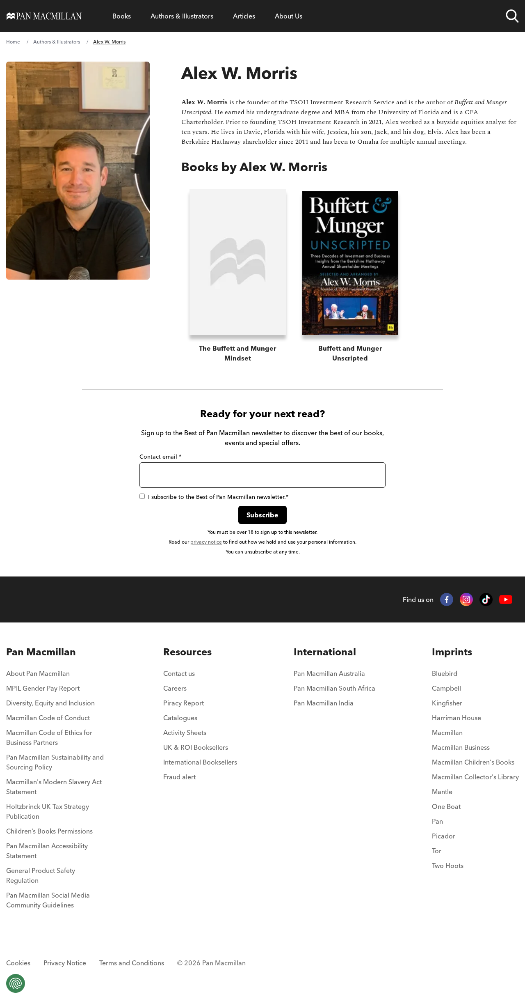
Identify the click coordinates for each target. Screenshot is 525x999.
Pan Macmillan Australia (329, 673)
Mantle (442, 792)
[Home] (44, 16)
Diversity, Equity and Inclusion (50, 703)
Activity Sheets (184, 732)
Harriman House (456, 718)
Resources (187, 652)
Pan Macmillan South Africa (334, 688)
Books (121, 16)
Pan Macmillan (41, 652)
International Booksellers (200, 762)
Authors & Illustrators (182, 16)
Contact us (179, 673)
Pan (437, 821)
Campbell (446, 688)
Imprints (452, 652)
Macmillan (447, 732)
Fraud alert (179, 777)
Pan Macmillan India (324, 703)
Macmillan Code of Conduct (48, 718)
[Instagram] (466, 599)
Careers (175, 688)
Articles (244, 16)
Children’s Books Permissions (49, 831)
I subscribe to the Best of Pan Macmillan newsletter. (218, 497)
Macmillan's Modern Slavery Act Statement (54, 787)
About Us (288, 16)
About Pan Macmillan (38, 673)
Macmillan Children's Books (473, 762)
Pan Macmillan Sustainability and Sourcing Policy (55, 762)
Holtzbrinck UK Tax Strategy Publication (47, 811)
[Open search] (512, 16)
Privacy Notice (64, 963)
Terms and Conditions (131, 963)
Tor (436, 851)
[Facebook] (446, 599)
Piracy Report (183, 703)
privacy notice (206, 542)
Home (13, 42)
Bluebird (444, 673)
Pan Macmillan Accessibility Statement (47, 851)
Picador (443, 836)
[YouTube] (505, 599)
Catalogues (180, 718)
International (325, 652)
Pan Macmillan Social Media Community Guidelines (48, 900)
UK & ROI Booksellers (195, 747)
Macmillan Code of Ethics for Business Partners (49, 737)
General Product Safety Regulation (40, 875)
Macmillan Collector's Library (475, 777)
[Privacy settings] (15, 983)
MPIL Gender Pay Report (43, 688)
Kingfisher (447, 703)
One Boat (446, 806)
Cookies (18, 963)
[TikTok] (486, 599)
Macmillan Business (461, 747)
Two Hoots (447, 865)
